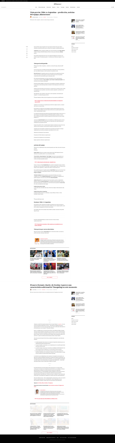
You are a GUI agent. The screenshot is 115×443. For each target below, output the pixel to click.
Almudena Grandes (35, 17)
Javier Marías (34, 289)
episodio (59, 324)
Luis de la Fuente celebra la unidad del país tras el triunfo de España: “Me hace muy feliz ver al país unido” (50, 272)
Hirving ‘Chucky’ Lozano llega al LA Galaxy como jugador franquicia (36, 259)
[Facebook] (27, 49)
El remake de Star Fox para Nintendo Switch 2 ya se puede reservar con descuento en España (49, 428)
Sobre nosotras (73, 51)
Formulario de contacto (74, 47)
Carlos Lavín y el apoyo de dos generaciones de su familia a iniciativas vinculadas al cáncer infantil (80, 38)
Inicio (36, 7)
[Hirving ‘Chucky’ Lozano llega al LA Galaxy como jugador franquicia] (36, 253)
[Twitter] (27, 51)
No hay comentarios (50, 17)
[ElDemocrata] (57, 4)
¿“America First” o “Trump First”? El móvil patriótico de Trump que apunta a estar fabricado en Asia (35, 428)
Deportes (67, 7)
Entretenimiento (72, 7)
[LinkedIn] (27, 53)
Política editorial (73, 50)
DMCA (72, 46)
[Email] (27, 57)
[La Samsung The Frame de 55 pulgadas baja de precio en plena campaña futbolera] (63, 409)
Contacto (78, 7)
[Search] (111, 7)
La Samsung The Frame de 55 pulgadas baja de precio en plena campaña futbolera (63, 414)
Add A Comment (49, 277)
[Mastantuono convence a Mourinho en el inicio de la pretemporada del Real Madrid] (63, 253)
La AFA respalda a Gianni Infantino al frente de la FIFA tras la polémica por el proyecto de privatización (50, 260)
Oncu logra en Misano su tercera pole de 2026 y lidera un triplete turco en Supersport (63, 271)
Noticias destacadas (41, 7)
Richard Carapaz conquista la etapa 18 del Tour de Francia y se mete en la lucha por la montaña (36, 271)
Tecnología (62, 7)
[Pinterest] (27, 55)
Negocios (53, 7)
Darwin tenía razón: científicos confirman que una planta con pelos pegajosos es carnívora (80, 32)
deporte (44, 17)
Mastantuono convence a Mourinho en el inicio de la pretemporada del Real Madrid (62, 259)
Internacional (49, 7)
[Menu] (113, 7)
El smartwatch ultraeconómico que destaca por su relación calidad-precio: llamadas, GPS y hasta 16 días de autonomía (49, 415)
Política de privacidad (74, 321)
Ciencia (58, 7)
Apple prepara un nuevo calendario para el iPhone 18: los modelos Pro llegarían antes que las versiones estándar (63, 428)
